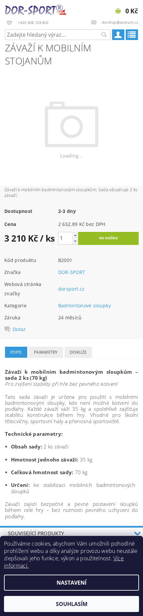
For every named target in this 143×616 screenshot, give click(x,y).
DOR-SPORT (71, 272)
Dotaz (19, 329)
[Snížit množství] (75, 241)
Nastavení (71, 582)
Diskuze (78, 352)
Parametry (46, 352)
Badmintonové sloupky (84, 305)
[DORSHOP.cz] (36, 8)
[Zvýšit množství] (75, 235)
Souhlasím (71, 604)
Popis (16, 352)
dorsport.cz (71, 289)
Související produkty (36, 533)
